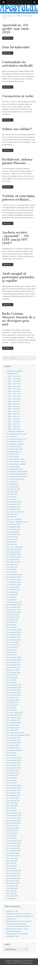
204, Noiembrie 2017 (13, 665)
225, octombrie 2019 (13, 717)
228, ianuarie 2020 (12, 725)
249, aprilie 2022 (12, 778)
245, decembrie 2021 (13, 768)
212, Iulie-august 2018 (13, 685)
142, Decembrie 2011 (13, 509)
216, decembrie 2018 (13, 695)
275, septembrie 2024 (13, 843)
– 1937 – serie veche (13, 384)
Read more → (7, 38)
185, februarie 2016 (13, 617)
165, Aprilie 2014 (12, 567)
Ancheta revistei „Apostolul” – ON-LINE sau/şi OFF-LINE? (16, 237)
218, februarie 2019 (13, 700)
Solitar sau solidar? (17, 129)
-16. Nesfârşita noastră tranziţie (16, 471)
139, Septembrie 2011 (13, 502)
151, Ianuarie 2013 (12, 532)
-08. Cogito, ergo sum (13, 451)
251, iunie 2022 (11, 783)
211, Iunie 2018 (11, 682)
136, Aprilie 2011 (12, 494)
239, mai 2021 (11, 753)
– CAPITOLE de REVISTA (15, 431)
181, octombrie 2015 (13, 607)
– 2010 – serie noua (13, 429)
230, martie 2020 (12, 730)
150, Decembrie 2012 (13, 529)
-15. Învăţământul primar (14, 469)
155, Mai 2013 (11, 542)
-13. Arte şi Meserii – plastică (16, 464)
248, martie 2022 (12, 775)
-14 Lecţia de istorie (13, 466)
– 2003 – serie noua (13, 411)
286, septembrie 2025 (13, 871)
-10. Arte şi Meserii (12, 456)
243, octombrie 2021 (13, 763)
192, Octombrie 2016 (13, 635)
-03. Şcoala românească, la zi (16, 439)
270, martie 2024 (12, 830)
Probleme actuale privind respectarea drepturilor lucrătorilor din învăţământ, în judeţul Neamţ (19, 916)
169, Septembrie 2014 (13, 577)
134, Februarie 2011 (13, 489)
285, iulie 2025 (11, 868)
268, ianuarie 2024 (12, 825)
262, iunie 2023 (11, 810)
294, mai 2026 (11, 891)
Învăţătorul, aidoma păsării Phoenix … (17, 161)
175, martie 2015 (12, 592)
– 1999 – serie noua (13, 401)
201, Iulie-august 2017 (13, 657)
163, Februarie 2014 (13, 562)
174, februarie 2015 (13, 589)
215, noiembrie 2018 (13, 692)
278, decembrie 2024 (13, 851)
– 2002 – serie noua (13, 409)
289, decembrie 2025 (13, 878)
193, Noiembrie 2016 (13, 637)
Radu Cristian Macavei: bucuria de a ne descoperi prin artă (18, 319)
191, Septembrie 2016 (13, 632)
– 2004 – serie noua (13, 414)
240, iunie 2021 (11, 755)
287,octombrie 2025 (13, 873)
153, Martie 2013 (12, 537)
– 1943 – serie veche (13, 399)
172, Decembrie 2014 (13, 584)
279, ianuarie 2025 (12, 853)
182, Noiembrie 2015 (13, 609)
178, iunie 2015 (11, 600)
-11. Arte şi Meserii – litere (15, 459)
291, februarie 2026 (13, 883)
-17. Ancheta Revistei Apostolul (16, 474)
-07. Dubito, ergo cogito (14, 449)
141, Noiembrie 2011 (13, 507)
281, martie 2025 (12, 858)
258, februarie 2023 (13, 800)
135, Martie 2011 (12, 492)
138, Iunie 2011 (11, 499)
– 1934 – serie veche (13, 376)
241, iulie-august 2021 (13, 758)
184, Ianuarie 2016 (12, 614)
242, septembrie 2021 (13, 760)
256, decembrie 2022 (13, 795)
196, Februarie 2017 (13, 645)
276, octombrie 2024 (13, 846)
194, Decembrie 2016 (13, 640)
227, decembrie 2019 (13, 722)
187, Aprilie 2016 (12, 622)
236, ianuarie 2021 (12, 745)
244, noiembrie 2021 (13, 765)
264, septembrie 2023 (13, 815)
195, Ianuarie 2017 (12, 642)
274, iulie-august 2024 (13, 841)
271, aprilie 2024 (12, 833)
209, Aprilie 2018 (12, 677)
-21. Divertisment (12, 484)
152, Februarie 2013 (13, 534)
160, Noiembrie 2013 (13, 554)
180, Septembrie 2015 (13, 605)
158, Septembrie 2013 (13, 549)
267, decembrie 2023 (13, 823)
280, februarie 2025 (13, 856)
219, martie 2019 (12, 702)
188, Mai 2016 (11, 625)
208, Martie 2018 (12, 675)
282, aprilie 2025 (12, 861)
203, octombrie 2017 (13, 662)
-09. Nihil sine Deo (12, 454)
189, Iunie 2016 (11, 627)
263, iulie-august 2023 (13, 813)
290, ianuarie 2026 (12, 881)
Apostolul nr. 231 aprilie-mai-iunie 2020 (15, 28)
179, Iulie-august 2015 (13, 602)
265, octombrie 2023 (13, 818)
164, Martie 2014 (12, 564)
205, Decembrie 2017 (13, 667)
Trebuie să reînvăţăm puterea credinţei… (18, 197)
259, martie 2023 (12, 803)
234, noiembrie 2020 (13, 740)
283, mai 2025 (11, 863)
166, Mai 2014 (11, 569)
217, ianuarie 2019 (12, 697)
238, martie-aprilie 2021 (14, 750)
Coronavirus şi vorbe (17, 96)
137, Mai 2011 (11, 497)
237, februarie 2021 (13, 748)
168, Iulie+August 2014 (14, 574)
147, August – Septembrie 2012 (17, 522)
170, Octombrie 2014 (13, 579)
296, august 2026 (12, 896)
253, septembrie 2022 (13, 788)
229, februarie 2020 (13, 728)
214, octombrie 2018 (13, 690)
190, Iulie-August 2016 (14, 630)
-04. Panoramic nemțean (14, 441)
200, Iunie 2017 (11, 655)
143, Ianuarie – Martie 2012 (15, 512)
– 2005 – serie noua (13, 416)
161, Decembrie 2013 (13, 557)
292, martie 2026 (12, 886)
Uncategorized (11, 898)
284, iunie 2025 (11, 866)
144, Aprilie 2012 (12, 514)
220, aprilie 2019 (12, 705)
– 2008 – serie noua (13, 424)
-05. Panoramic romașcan (15, 444)
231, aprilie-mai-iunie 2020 (15, 733)
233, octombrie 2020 (13, 738)
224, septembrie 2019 (13, 715)
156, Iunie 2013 (11, 544)
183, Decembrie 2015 (13, 612)
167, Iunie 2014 (11, 572)
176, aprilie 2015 (12, 594)
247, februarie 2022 (13, 773)
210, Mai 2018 (11, 680)
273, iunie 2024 (11, 838)
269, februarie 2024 (13, 828)
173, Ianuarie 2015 (12, 587)
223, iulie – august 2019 (14, 712)
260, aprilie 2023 (12, 805)
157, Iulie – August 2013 (14, 547)
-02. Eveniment (11, 436)
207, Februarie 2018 (13, 672)
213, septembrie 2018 (13, 687)
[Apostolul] (19, 9)
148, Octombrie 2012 (13, 524)
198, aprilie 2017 (12, 650)
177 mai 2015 (11, 597)
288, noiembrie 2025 (13, 876)
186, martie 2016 (12, 620)
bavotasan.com (28, 963)
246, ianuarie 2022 (12, 770)
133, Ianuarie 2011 (12, 487)
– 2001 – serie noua (13, 406)
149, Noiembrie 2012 (13, 527)
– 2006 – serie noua (13, 419)
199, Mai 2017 (11, 652)
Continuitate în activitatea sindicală (17, 64)
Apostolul (18, 961)
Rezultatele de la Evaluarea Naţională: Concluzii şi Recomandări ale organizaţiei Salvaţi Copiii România (19, 923)
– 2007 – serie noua (13, 421)
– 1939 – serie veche (13, 389)
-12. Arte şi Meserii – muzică (15, 461)
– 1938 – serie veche (13, 386)
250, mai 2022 (11, 780)
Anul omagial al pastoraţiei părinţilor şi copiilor (18, 277)
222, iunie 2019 (11, 710)
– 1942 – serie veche (13, 396)
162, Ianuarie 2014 (12, 559)
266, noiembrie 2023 (13, 820)
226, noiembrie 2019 (13, 720)
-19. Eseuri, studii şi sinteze (15, 479)
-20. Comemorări (12, 481)
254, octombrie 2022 (13, 790)
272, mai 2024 (11, 835)
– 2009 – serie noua (13, 426)
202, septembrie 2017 (13, 660)
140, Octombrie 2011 (13, 504)
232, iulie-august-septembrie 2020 (17, 735)
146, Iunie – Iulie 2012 (13, 519)
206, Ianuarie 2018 (12, 670)
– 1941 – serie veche (13, 394)
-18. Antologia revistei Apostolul (16, 476)
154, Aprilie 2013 (12, 539)
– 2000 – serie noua (13, 404)
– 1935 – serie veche (13, 379)
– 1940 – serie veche (13, 391)
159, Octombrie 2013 (13, 552)
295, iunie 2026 (11, 893)
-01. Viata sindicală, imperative (16, 434)
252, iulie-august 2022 (13, 785)
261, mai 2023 (11, 808)
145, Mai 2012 (11, 517)
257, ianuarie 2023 (12, 798)
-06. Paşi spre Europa (13, 446)
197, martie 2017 (12, 647)
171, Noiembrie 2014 (13, 582)
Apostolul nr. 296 (12, 911)
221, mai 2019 (11, 707)
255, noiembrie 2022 (13, 793)
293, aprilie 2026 (12, 888)
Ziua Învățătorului (15, 47)
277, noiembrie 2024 (13, 848)
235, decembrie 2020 (13, 743)
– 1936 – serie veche (13, 381)
